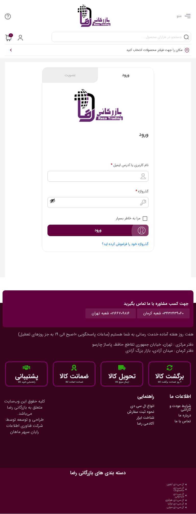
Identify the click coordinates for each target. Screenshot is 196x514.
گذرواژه (142, 191)
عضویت (70, 75)
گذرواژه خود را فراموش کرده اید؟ (125, 244)
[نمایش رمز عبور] (52, 201)
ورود (125, 75)
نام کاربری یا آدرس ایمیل (130, 165)
